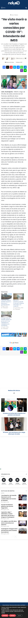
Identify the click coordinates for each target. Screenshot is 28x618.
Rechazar (12, 615)
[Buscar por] (26, 8)
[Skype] (14, 67)
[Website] (14, 393)
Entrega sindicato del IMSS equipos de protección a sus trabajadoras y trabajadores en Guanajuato (6, 321)
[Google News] (14, 342)
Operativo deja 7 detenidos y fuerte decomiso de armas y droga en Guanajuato (7, 514)
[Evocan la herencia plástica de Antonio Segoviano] (23, 506)
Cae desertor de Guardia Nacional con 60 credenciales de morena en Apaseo (8, 498)
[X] (7, 67)
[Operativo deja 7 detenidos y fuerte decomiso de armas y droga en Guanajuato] (23, 514)
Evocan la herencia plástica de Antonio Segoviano (7, 506)
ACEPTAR (5, 615)
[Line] (25, 70)
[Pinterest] (11, 67)
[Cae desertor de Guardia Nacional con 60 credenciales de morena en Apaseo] (23, 497)
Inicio (12, 15)
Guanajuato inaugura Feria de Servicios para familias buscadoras (9, 530)
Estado (16, 15)
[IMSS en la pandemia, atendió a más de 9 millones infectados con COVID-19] (18, 296)
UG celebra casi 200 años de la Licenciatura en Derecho (9, 522)
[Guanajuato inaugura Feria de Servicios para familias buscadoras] (23, 531)
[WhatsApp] (21, 67)
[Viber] (21, 70)
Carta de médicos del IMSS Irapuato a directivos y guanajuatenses (6, 302)
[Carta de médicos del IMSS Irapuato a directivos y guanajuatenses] (6, 296)
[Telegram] (25, 67)
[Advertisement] (14, 371)
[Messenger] (18, 67)
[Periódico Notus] (14, 3)
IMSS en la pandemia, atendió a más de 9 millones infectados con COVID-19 (18, 303)
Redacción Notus (10, 62)
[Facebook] (4, 67)
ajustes (3, 612)
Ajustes (19, 615)
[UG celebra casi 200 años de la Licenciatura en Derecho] (23, 523)
